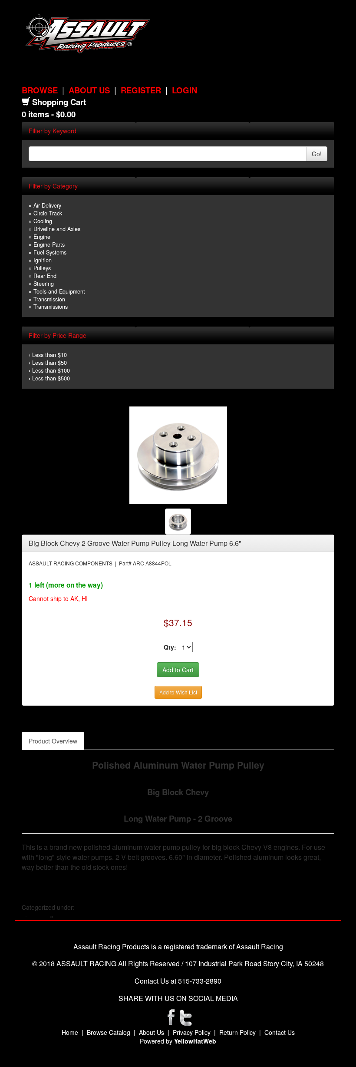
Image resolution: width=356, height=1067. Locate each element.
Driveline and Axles (56, 229)
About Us (89, 90)
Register (141, 90)
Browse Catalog (108, 1032)
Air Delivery (47, 205)
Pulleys (42, 268)
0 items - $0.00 (49, 114)
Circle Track (47, 213)
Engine (41, 237)
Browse (40, 90)
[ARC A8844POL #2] (178, 520)
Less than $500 (51, 378)
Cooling (42, 221)
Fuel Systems (49, 252)
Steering (43, 283)
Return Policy (237, 1032)
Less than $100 (51, 370)
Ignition (42, 260)
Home (70, 1032)
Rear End (44, 276)
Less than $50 (49, 363)
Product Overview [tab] (53, 741)
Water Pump (72, 916)
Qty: (170, 647)
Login (184, 90)
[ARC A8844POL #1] (178, 454)
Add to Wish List (178, 692)
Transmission (49, 299)
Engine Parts (49, 244)
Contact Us (279, 1032)
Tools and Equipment (59, 291)
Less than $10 (49, 355)
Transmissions (50, 307)
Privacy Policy (192, 1032)
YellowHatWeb (195, 1041)
